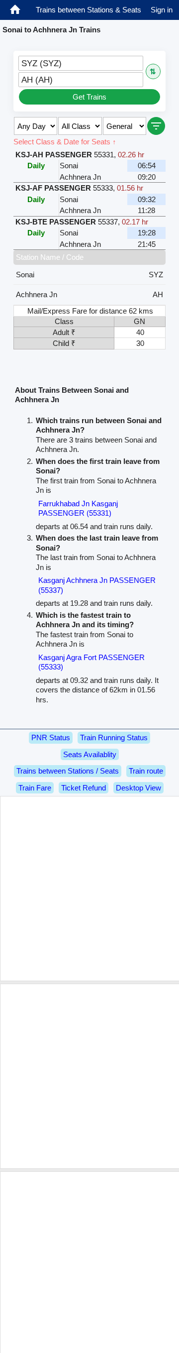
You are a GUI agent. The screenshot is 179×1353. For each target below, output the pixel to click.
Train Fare (34, 788)
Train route (146, 771)
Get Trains (89, 97)
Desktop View (138, 788)
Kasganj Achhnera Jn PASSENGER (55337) (97, 585)
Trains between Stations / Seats (67, 771)
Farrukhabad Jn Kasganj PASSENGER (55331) (78, 508)
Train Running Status (114, 737)
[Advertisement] (89, 888)
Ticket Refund (83, 788)
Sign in (162, 9)
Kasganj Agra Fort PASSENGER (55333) (91, 662)
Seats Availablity (89, 754)
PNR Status (50, 737)
